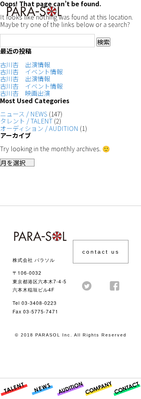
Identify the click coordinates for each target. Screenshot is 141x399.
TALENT (11, 398)
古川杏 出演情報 (25, 64)
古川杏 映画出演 (25, 93)
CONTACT (126, 398)
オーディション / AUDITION (39, 128)
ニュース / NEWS (23, 113)
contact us (100, 252)
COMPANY (99, 398)
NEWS (36, 398)
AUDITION (70, 398)
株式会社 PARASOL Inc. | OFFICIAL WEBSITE (32, 18)
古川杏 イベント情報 (31, 71)
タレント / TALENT (26, 120)
